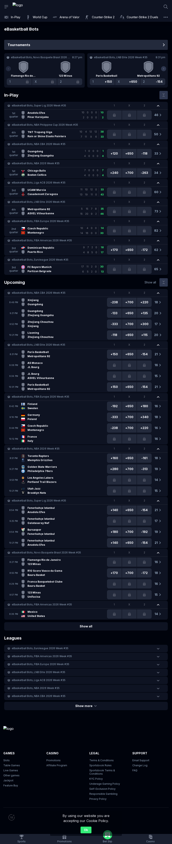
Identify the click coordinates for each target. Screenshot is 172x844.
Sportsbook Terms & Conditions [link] (102, 772)
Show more (83, 706)
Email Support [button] (140, 760)
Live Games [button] (10, 770)
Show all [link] (150, 282)
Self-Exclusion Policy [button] (102, 788)
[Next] (163, 68)
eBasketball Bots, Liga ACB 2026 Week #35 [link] (38, 182)
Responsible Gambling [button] (103, 793)
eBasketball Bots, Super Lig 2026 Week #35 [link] (39, 105)
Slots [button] (6, 760)
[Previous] (8, 68)
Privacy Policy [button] (98, 798)
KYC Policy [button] (96, 778)
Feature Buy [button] (10, 785)
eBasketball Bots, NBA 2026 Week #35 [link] (36, 163)
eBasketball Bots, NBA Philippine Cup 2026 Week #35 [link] (45, 124)
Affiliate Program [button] (56, 765)
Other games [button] (11, 775)
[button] (86, 105)
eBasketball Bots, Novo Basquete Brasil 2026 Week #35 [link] (46, 552)
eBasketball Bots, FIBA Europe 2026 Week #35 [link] (40, 221)
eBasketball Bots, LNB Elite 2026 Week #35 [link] (38, 201)
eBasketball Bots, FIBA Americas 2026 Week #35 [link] (42, 240)
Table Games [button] (11, 765)
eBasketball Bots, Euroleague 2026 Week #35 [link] (40, 259)
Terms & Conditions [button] (101, 760)
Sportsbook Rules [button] (100, 765)
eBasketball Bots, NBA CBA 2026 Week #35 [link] (38, 144)
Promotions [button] (53, 760)
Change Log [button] (139, 765)
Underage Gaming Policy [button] (104, 783)
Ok (86, 830)
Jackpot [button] (8, 780)
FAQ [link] (134, 770)
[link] (27, 7)
